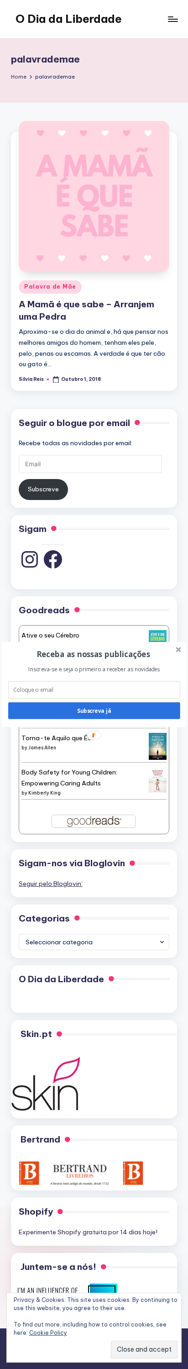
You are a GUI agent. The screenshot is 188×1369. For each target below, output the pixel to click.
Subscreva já (94, 710)
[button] (93, 654)
